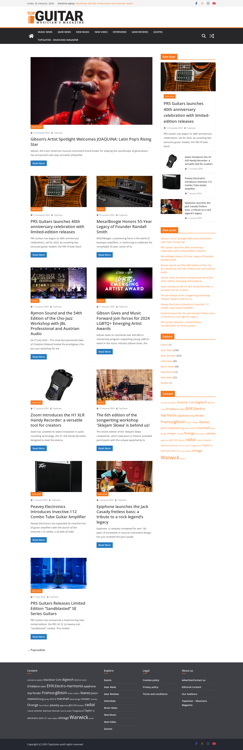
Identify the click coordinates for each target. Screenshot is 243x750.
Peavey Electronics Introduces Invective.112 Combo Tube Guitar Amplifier (58, 511)
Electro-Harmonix (69, 686)
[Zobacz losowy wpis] (212, 36)
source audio (184, 445)
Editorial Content (191, 687)
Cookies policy (151, 680)
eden (182, 409)
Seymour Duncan (169, 445)
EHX (189, 408)
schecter (207, 440)
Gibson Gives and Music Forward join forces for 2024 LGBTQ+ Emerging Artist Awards (123, 320)
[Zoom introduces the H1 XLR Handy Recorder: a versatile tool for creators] (59, 384)
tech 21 (176, 450)
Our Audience (189, 694)
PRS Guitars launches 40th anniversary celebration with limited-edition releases (57, 226)
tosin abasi (186, 451)
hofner (195, 422)
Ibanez (204, 422)
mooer (171, 433)
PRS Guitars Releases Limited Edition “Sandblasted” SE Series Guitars (58, 608)
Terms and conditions (155, 694)
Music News (45, 31)
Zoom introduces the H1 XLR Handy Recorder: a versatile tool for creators (57, 420)
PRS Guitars (179, 440)
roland (199, 440)
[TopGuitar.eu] (31, 36)
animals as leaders (168, 403)
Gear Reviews (140, 31)
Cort (192, 402)
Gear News (64, 31)
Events (101, 209)
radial (191, 439)
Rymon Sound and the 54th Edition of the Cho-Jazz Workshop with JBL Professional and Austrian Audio (104, 5)
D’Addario (172, 409)
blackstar (182, 402)
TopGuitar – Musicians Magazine (58, 39)
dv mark (82, 680)
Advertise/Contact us (193, 680)
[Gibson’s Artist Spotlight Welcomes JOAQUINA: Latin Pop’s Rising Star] (91, 91)
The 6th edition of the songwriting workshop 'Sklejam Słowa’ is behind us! (123, 420)
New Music (82, 31)
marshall (204, 428)
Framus (167, 421)
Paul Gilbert (201, 434)
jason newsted (170, 428)
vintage (197, 450)
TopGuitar (58, 132)
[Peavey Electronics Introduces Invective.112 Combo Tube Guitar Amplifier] (59, 476)
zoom (182, 458)
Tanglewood (196, 445)
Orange (189, 433)
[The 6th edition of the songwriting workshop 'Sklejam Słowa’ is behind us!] (125, 384)
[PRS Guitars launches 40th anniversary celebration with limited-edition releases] (59, 191)
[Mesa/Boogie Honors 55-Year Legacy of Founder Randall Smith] (125, 191)
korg (181, 428)
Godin (189, 422)
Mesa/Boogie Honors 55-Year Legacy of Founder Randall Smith (124, 226)
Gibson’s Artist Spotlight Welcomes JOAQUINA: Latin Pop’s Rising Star (91, 141)
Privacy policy (150, 687)
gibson (180, 421)
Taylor (206, 445)
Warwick (170, 457)
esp (192, 415)
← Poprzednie (36, 650)
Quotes (158, 31)
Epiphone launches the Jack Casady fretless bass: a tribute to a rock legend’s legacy (122, 514)
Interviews (119, 31)
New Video (101, 31)
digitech (201, 402)
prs (171, 440)
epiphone (183, 415)
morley (180, 433)
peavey (211, 433)
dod (210, 402)
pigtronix (165, 440)
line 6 (194, 428)
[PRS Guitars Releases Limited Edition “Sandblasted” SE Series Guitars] (59, 573)
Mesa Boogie (75, 699)
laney (187, 428)
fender (200, 415)
